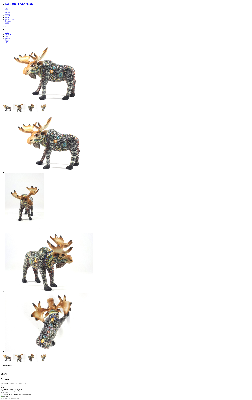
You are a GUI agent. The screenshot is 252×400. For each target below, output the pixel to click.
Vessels (7, 17)
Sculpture (8, 34)
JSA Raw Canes (10, 19)
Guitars (7, 40)
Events (7, 23)
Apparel (7, 38)
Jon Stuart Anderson (19, 4)
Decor (7, 36)
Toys (6, 42)
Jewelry (7, 14)
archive (7, 33)
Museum (7, 15)
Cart (6, 26)
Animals (7, 12)
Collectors (8, 21)
